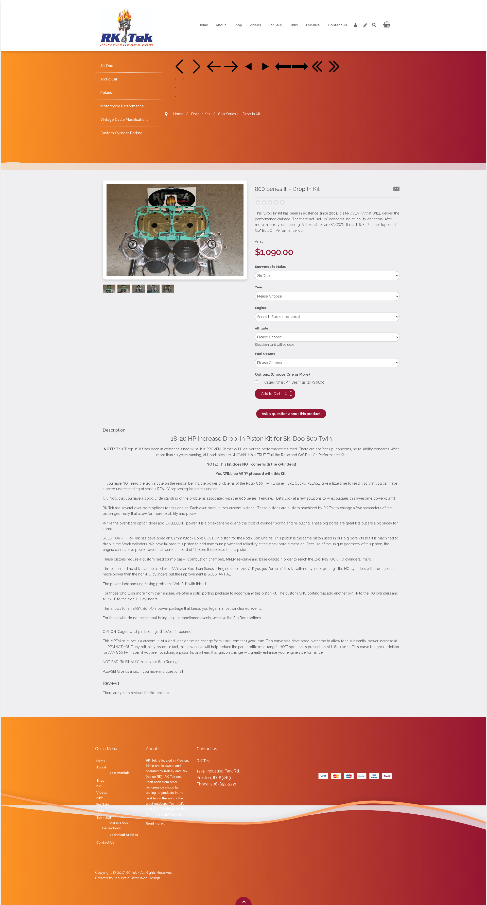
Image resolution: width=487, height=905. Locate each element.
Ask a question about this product (291, 414)
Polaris (106, 93)
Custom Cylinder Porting (121, 133)
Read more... (155, 823)
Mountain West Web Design (137, 878)
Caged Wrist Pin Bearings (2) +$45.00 (294, 382)
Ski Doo (106, 66)
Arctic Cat (108, 79)
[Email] (396, 189)
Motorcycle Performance (122, 106)
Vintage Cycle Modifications (124, 120)
